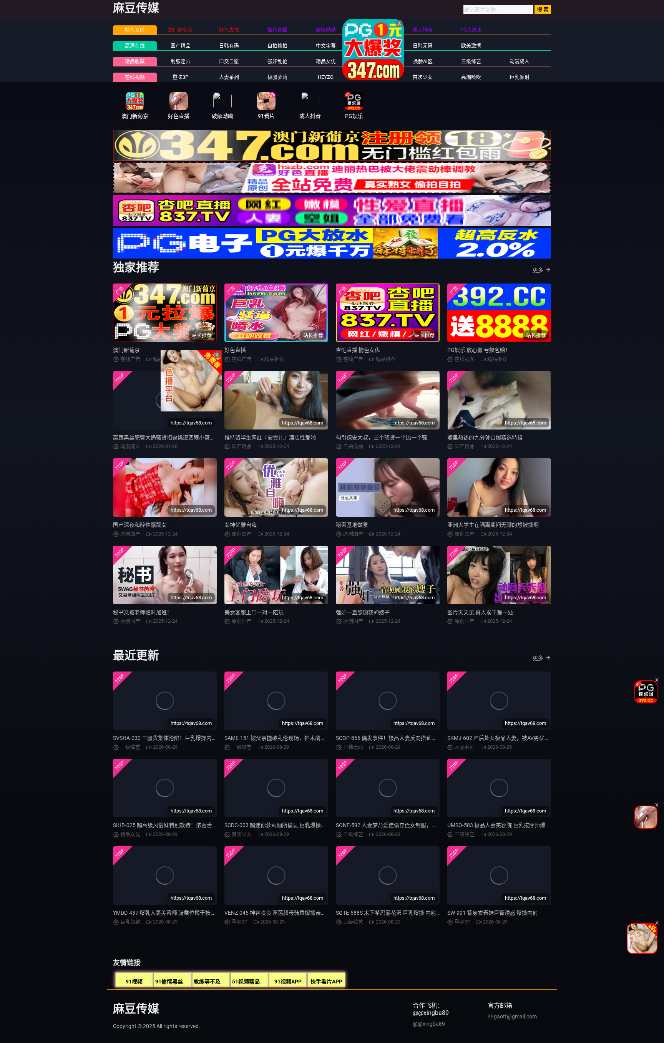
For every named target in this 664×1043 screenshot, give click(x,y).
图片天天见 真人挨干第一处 (480, 612)
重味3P (180, 77)
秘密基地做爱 (352, 525)
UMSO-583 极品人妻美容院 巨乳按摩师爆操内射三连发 (512, 825)
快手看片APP (326, 981)
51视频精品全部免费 (256, 981)
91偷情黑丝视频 (174, 981)
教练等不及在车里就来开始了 (229, 981)
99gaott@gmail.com (512, 1016)
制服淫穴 (181, 61)
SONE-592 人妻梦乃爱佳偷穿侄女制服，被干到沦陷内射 (402, 825)
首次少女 (423, 77)
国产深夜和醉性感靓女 (140, 525)
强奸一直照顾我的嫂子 (363, 612)
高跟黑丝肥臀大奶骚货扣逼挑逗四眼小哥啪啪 (167, 437)
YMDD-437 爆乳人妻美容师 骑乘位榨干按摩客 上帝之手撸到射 (186, 913)
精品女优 (326, 61)
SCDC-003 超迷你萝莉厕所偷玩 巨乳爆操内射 (278, 825)
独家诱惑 (374, 77)
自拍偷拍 (277, 45)
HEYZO (326, 77)
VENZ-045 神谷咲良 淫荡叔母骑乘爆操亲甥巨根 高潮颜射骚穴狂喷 (302, 913)
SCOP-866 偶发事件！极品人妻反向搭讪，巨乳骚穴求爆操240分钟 (415, 738)
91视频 (134, 981)
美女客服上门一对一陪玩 (254, 612)
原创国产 (374, 45)
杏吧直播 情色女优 (358, 350)
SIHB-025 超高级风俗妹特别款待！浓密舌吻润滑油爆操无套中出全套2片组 (201, 825)
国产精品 (181, 45)
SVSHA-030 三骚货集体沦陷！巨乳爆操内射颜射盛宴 (176, 738)
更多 (538, 270)
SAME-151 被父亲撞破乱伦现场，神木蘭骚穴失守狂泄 (288, 738)
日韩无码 (423, 45)
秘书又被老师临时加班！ (142, 612)
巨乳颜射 (520, 77)
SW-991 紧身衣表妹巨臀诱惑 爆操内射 (492, 913)
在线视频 (135, 77)
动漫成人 (520, 61)
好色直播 (235, 350)
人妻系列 (229, 77)
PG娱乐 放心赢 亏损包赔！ (479, 350)
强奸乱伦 (277, 61)
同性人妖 (374, 61)
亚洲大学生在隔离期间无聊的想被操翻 (493, 525)
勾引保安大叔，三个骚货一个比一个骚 (381, 437)
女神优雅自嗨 (240, 525)
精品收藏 (135, 61)
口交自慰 (229, 61)
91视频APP (288, 981)
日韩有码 (229, 45)
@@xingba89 (429, 1024)
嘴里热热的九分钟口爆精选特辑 (485, 437)
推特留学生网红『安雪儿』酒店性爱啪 (270, 437)
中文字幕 (326, 45)
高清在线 (135, 45)
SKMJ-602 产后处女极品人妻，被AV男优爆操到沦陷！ (512, 738)
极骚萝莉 (277, 77)
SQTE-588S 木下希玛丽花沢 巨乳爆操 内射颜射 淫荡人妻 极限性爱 (414, 913)
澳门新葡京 (126, 350)
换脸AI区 (423, 61)
